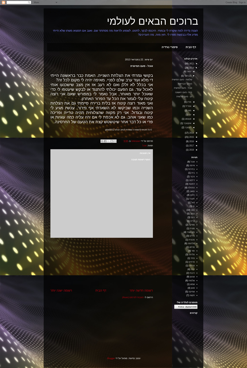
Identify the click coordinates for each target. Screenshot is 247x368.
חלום (192, 195)
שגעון (192, 276)
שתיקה (192, 291)
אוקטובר (187, 123)
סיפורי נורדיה (170, 47)
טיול (193, 202)
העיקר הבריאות (185, 84)
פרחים (192, 262)
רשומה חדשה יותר (141, 290)
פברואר (187, 76)
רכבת (192, 273)
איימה (192, 165)
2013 (191, 68)
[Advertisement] (101, 263)
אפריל (188, 106)
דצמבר (187, 127)
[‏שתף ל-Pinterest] (102, 141)
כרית (192, 221)
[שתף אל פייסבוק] (105, 141)
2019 (191, 150)
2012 (191, 63)
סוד (193, 251)
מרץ (189, 102)
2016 (191, 141)
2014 (191, 133)
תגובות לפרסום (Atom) (133, 297)
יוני (189, 114)
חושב (192, 191)
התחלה (191, 187)
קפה (193, 269)
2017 (191, 145)
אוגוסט (187, 119)
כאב (193, 210)
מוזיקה (192, 224)
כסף (193, 217)
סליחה (192, 254)
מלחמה (191, 243)
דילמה (192, 180)
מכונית (192, 239)
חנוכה (192, 198)
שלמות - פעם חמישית (182, 79)
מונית (192, 228)
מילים (192, 236)
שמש (192, 284)
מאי (189, 110)
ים (194, 206)
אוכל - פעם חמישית (183, 88)
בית (193, 173)
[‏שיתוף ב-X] (108, 141)
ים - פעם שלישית (184, 96)
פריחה (192, 265)
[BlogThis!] (111, 141)
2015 (191, 137)
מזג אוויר (191, 232)
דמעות (192, 184)
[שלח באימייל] (115, 141)
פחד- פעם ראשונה (183, 92)
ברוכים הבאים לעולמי (152, 21)
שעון (193, 288)
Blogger (111, 358)
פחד (193, 258)
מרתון (192, 247)
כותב (192, 213)
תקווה (192, 295)
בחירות (191, 169)
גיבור (192, 176)
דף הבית (191, 47)
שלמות (192, 280)
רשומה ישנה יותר (61, 290)
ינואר (188, 71)
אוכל (144, 145)
